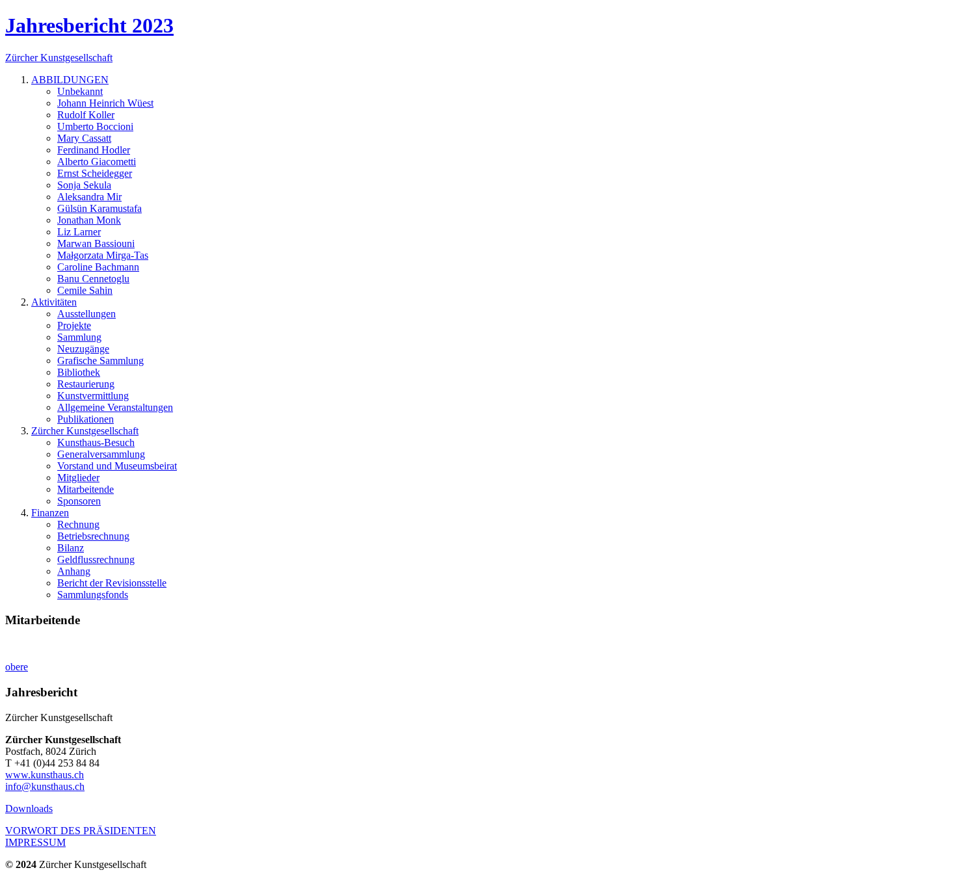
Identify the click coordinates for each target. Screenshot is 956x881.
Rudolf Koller (85, 114)
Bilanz (70, 547)
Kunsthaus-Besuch (96, 442)
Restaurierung (85, 383)
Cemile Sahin (85, 290)
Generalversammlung (101, 454)
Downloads (29, 808)
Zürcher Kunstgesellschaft (85, 430)
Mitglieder (78, 477)
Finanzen (50, 512)
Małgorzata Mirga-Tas (102, 255)
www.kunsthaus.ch (44, 774)
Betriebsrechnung (93, 536)
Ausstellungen (86, 313)
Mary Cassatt (84, 138)
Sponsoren (79, 500)
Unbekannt (80, 91)
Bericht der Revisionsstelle (111, 582)
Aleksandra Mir (89, 196)
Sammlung (79, 337)
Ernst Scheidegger (94, 173)
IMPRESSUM (35, 842)
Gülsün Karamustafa (99, 208)
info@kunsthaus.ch (45, 786)
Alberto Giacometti (96, 161)
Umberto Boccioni (95, 126)
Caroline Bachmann (98, 266)
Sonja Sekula (84, 185)
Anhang (73, 571)
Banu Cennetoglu (93, 278)
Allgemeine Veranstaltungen (115, 407)
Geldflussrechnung (96, 559)
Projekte (74, 325)
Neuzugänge (83, 348)
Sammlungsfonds (92, 594)
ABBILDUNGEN (70, 79)
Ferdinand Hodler (93, 149)
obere (16, 666)
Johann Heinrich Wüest (105, 103)
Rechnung (78, 524)
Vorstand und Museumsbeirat (117, 465)
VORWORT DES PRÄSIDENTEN (80, 830)
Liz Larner (79, 231)
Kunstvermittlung (93, 395)
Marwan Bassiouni (96, 243)
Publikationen (85, 419)
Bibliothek (78, 372)
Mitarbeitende (85, 489)
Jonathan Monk (89, 220)
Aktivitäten (54, 302)
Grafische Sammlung (100, 360)
